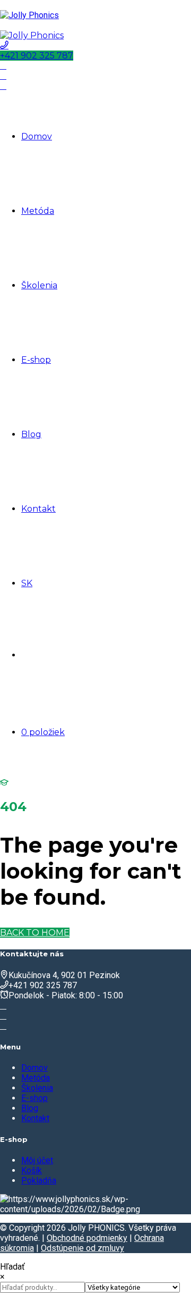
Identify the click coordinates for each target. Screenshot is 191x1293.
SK (26, 583)
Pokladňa (38, 1180)
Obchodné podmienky (87, 1238)
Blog (31, 434)
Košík (31, 1170)
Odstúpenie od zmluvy (82, 1248)
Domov (36, 136)
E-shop (36, 360)
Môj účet (37, 1160)
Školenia (39, 285)
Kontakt (38, 509)
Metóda (37, 211)
